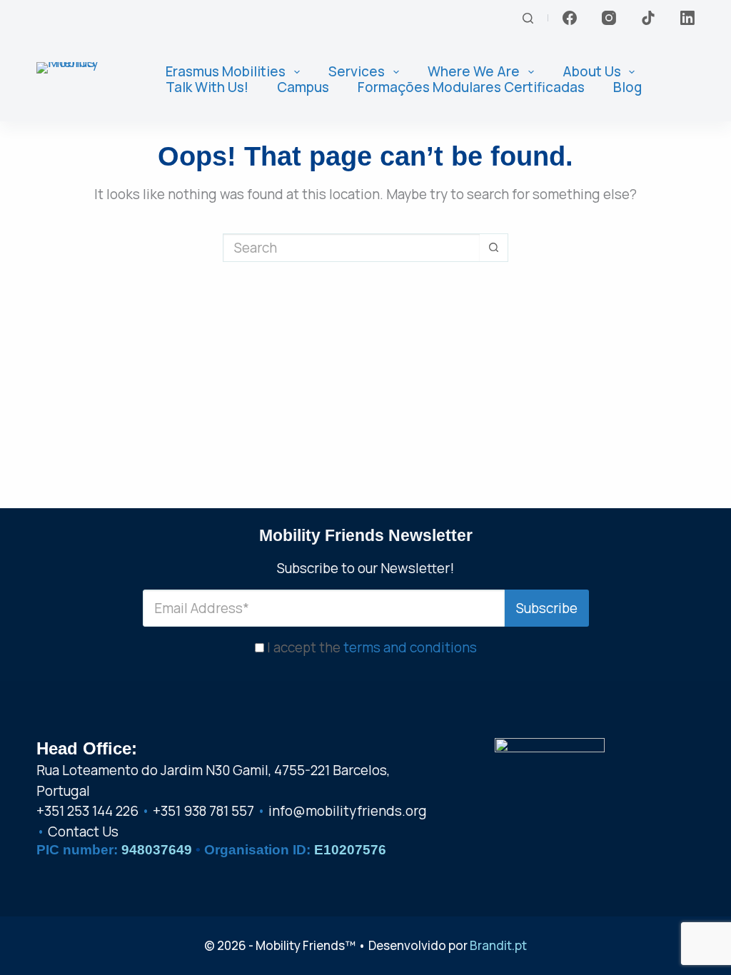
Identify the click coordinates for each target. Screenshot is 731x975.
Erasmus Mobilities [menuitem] (226, 72)
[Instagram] (609, 18)
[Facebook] (570, 18)
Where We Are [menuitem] (474, 72)
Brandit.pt (498, 945)
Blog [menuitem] (627, 87)
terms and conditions (410, 647)
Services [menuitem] (356, 72)
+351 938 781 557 (203, 811)
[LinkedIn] (687, 18)
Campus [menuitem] (303, 87)
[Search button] (494, 247)
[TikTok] (648, 18)
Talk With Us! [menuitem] (207, 87)
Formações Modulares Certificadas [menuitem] (471, 87)
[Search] (528, 18)
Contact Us (83, 831)
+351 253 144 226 (87, 811)
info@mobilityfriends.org (347, 811)
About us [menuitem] (592, 72)
